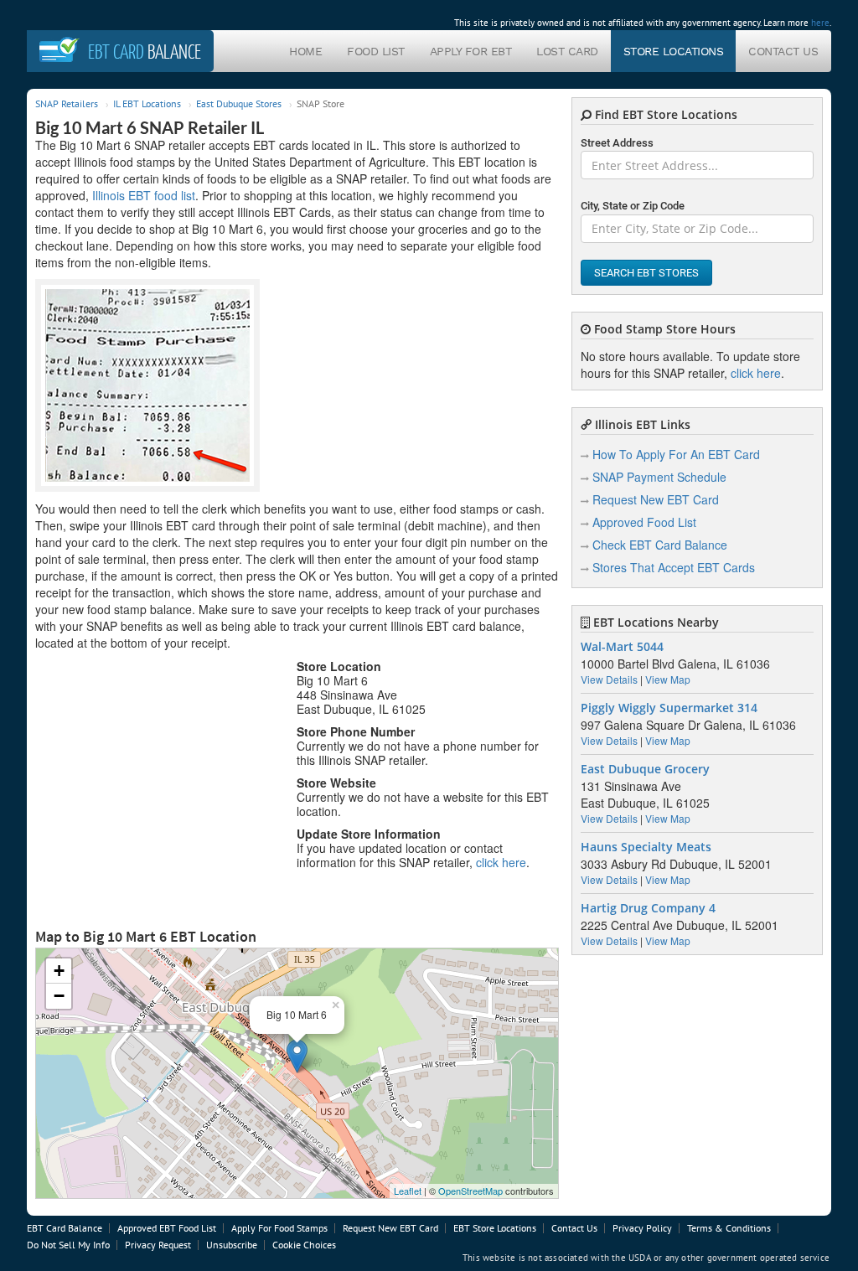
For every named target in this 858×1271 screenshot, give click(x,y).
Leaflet (407, 1190)
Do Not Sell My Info (68, 1244)
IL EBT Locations (147, 103)
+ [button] (59, 970)
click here (501, 862)
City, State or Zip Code (633, 205)
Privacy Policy (642, 1228)
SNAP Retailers (66, 103)
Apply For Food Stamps (279, 1228)
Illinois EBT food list (143, 195)
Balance (144, 51)
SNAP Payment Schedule (659, 476)
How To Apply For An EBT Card (676, 454)
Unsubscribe (231, 1244)
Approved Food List (644, 522)
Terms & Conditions (729, 1228)
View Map (667, 679)
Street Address (617, 143)
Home (305, 51)
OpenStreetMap (470, 1190)
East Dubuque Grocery (645, 769)
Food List (376, 51)
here (820, 22)
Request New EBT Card (655, 499)
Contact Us (783, 51)
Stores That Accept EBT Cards (673, 567)
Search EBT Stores (646, 272)
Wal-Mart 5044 (622, 646)
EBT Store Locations (494, 1228)
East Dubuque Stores (239, 103)
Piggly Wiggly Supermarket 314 (669, 708)
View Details (609, 679)
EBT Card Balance (64, 1228)
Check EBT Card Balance (659, 544)
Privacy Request (158, 1244)
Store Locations (673, 51)
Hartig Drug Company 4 (648, 908)
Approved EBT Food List (166, 1228)
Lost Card (567, 51)
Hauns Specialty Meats (646, 847)
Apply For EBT (471, 51)
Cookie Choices (304, 1244)
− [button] (59, 995)
